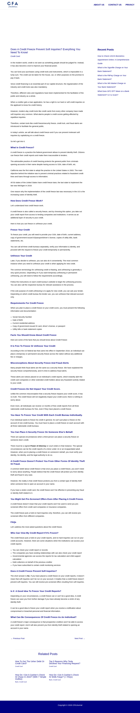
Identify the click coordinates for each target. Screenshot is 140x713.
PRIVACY (130, 5)
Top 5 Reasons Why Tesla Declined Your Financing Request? (64, 662)
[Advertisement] (70, 24)
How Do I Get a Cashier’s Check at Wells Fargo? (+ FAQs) (64, 676)
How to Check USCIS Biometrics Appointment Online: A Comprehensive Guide (113, 59)
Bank (16, 682)
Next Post (80, 638)
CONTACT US (114, 5)
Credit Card (15, 56)
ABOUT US (99, 5)
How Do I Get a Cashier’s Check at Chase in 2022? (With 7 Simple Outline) (30, 677)
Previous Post (17, 638)
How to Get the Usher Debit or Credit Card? (29, 662)
